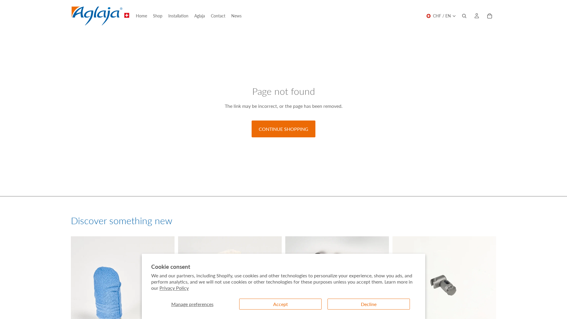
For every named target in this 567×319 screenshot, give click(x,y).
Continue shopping (283, 129)
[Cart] (489, 15)
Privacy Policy (174, 288)
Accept (280, 304)
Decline (369, 304)
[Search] (464, 15)
